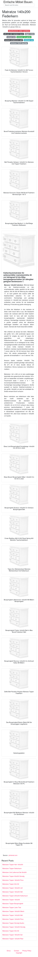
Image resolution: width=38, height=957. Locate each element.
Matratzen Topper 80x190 (10, 884)
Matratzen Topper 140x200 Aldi (12, 915)
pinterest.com (13, 855)
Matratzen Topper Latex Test (11, 907)
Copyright (19, 953)
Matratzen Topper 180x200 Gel (12, 935)
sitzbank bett (11, 37)
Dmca (9, 951)
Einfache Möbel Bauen (18, 2)
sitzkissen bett (28, 40)
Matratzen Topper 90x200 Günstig (13, 876)
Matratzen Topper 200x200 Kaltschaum (15, 896)
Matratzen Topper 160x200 (11, 900)
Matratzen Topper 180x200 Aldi (12, 892)
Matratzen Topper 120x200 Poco (13, 919)
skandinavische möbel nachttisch (19, 31)
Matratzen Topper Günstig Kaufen (13, 923)
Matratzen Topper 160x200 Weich (13, 911)
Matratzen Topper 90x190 (10, 931)
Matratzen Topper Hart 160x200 (12, 864)
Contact (16, 951)
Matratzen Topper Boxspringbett (12, 903)
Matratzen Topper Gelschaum (12, 868)
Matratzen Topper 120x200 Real (12, 939)
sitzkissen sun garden (24, 37)
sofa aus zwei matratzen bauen (13, 34)
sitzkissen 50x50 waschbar (19, 43)
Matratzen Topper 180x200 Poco (13, 880)
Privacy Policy (26, 951)
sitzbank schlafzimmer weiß (13, 40)
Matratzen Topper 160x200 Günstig (13, 927)
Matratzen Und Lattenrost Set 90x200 (14, 872)
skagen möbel (29, 34)
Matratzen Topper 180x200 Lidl (12, 888)
